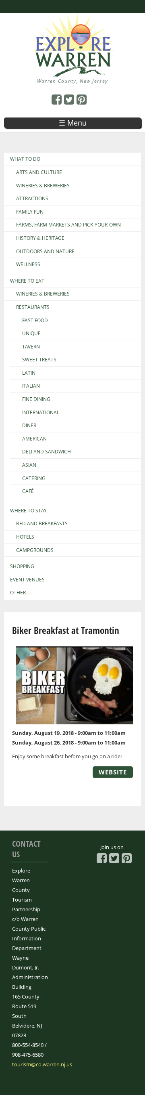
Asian (29, 465)
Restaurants (33, 307)
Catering (34, 478)
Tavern (31, 347)
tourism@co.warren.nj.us (42, 1064)
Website (113, 772)
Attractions (32, 198)
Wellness (28, 264)
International (40, 412)
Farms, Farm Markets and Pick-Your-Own (68, 225)
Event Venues (27, 580)
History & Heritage (40, 238)
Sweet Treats (39, 360)
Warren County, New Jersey (72, 81)
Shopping (22, 566)
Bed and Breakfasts (42, 523)
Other (18, 592)
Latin (28, 373)
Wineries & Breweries (43, 185)
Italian (31, 386)
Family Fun (30, 212)
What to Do (25, 159)
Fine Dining (36, 399)
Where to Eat (27, 281)
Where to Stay (28, 511)
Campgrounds (35, 550)
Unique (31, 333)
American (34, 439)
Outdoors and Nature (45, 251)
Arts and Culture (39, 172)
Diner (29, 425)
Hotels (25, 537)
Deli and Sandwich (46, 452)
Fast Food (35, 320)
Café (28, 491)
